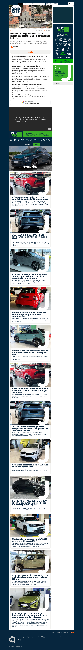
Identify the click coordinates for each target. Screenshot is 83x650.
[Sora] (16, 15)
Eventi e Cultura (32, 3)
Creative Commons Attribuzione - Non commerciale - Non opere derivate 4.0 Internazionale (36, 637)
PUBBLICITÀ (59, 632)
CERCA (36, 144)
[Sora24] (71, 632)
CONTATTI (54, 632)
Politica (25, 3)
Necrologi (43, 3)
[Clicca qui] (30, 119)
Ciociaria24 (54, 3)
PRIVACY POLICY (66, 632)
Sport (38, 3)
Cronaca (20, 3)
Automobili (48, 3)
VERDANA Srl (11, 646)
